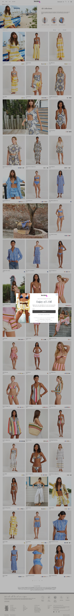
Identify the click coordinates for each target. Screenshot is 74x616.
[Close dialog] (57, 295)
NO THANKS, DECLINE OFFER (44, 314)
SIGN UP (44, 311)
